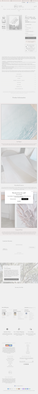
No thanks (19, 201)
